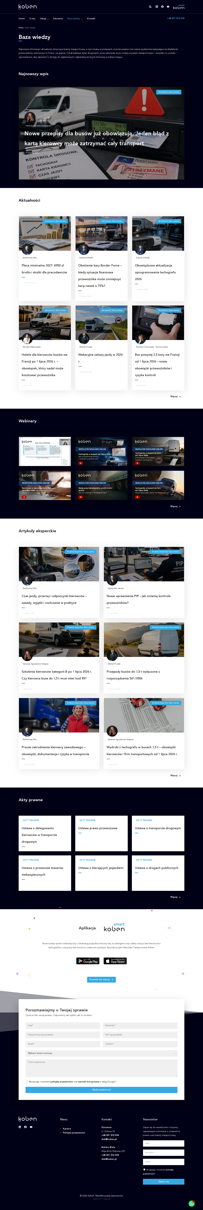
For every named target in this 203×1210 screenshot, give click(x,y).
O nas (32, 19)
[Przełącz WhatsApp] (191, 1203)
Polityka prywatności (74, 1133)
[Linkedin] (156, 6)
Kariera (67, 1129)
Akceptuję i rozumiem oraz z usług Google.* (72, 1082)
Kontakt (91, 19)
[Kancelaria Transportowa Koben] (28, 6)
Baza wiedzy (74, 19)
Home (22, 19)
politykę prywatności (62, 1082)
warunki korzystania (88, 1082)
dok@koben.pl (109, 1139)
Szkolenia (58, 19)
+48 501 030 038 (175, 18)
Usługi (43, 19)
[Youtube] (168, 6)
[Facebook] (162, 6)
